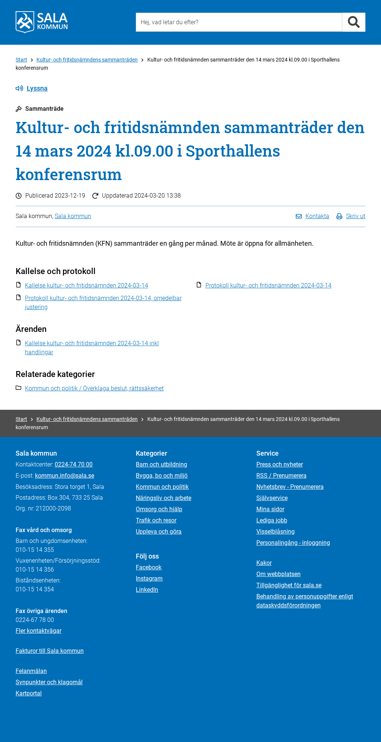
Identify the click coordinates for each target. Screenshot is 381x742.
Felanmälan (31, 671)
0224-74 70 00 (74, 464)
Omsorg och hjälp (159, 509)
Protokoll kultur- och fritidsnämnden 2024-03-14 (268, 285)
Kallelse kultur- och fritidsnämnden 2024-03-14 (86, 285)
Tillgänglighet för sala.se (288, 585)
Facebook (148, 567)
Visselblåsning (275, 531)
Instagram (149, 578)
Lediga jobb (271, 520)
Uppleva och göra (159, 531)
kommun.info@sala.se (64, 475)
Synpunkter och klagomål (49, 682)
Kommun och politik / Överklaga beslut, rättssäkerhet (94, 388)
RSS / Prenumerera (281, 475)
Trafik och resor (156, 520)
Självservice (272, 498)
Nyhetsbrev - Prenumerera (290, 486)
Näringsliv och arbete (163, 498)
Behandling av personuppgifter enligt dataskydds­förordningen (304, 601)
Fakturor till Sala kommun (50, 650)
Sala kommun (73, 216)
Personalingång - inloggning (293, 542)
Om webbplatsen (278, 574)
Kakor (264, 562)
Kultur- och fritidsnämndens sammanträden (87, 60)
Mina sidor (270, 509)
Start (21, 60)
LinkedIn (147, 589)
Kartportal (29, 693)
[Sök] (353, 22)
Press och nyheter (279, 464)
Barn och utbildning (161, 464)
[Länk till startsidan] (42, 22)
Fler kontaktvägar (38, 630)
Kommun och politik (162, 486)
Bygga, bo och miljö (162, 475)
